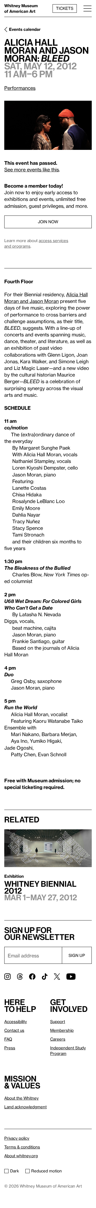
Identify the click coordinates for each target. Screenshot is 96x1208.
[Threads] (20, 976)
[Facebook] (32, 976)
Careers (57, 1039)
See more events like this (31, 169)
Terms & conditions (22, 1146)
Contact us (14, 1030)
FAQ (8, 1039)
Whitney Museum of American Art (21, 8)
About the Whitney (21, 1098)
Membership (62, 1030)
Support (57, 1021)
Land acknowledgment (25, 1106)
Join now (48, 221)
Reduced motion (46, 1170)
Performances (19, 88)
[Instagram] (7, 976)
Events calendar (25, 29)
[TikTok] (45, 976)
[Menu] (87, 8)
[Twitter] (57, 976)
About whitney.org (21, 1155)
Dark (14, 1170)
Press (9, 1047)
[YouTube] (71, 976)
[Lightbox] (48, 125)
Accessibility (15, 1021)
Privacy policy (16, 1138)
